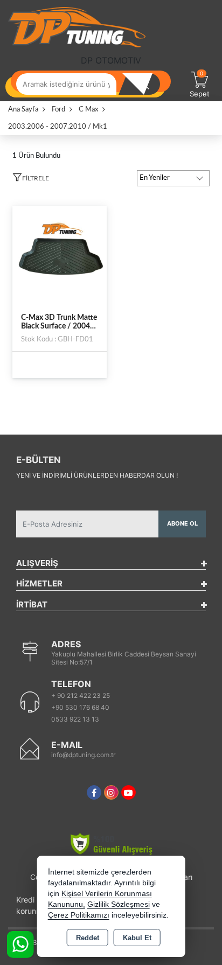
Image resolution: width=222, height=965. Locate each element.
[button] (30, 180)
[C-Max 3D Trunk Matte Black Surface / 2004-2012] (59, 252)
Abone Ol (182, 523)
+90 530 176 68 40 (80, 707)
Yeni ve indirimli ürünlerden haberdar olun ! (97, 475)
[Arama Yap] (144, 84)
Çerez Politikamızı (78, 915)
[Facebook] (94, 792)
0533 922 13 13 (75, 719)
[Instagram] (111, 792)
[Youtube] (128, 792)
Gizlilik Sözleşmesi (118, 904)
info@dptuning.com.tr (83, 755)
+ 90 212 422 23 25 (80, 695)
